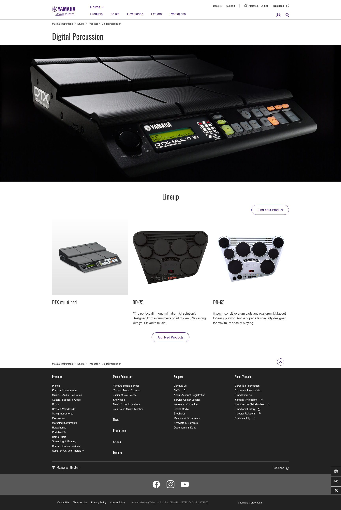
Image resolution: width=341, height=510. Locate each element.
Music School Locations (127, 404)
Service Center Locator (187, 399)
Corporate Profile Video (248, 390)
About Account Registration (189, 395)
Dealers (217, 5)
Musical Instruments (62, 23)
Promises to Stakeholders (249, 404)
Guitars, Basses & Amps (66, 399)
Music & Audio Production (67, 395)
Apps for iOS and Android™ (68, 450)
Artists (115, 13)
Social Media (181, 409)
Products (96, 13)
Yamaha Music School (126, 385)
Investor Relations (245, 413)
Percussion (58, 418)
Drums (95, 7)
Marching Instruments (64, 423)
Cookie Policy (117, 502)
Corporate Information (247, 385)
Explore (156, 13)
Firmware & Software (186, 423)
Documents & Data (185, 427)
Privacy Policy (98, 502)
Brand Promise (243, 395)
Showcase (119, 399)
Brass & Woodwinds (63, 409)
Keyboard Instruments (64, 390)
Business (278, 6)
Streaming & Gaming (64, 441)
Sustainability (242, 418)
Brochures (179, 413)
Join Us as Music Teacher (128, 409)
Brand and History (245, 409)
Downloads (135, 13)
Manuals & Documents (187, 418)
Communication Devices (66, 446)
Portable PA (59, 432)
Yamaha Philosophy (246, 399)
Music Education (122, 376)
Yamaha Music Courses (126, 390)
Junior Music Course (125, 395)
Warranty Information (186, 404)
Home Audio (59, 437)
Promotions (178, 13)
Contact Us (180, 385)
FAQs (177, 390)
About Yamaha (243, 376)
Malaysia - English (259, 5)
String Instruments (62, 413)
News (116, 419)
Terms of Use (80, 502)
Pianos (56, 385)
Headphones (59, 427)
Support (230, 5)
